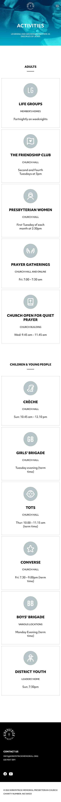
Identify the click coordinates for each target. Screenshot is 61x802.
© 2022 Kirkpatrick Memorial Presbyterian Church (30, 790)
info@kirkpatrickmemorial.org (20, 756)
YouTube (11, 773)
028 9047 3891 (9, 759)
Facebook (5, 774)
